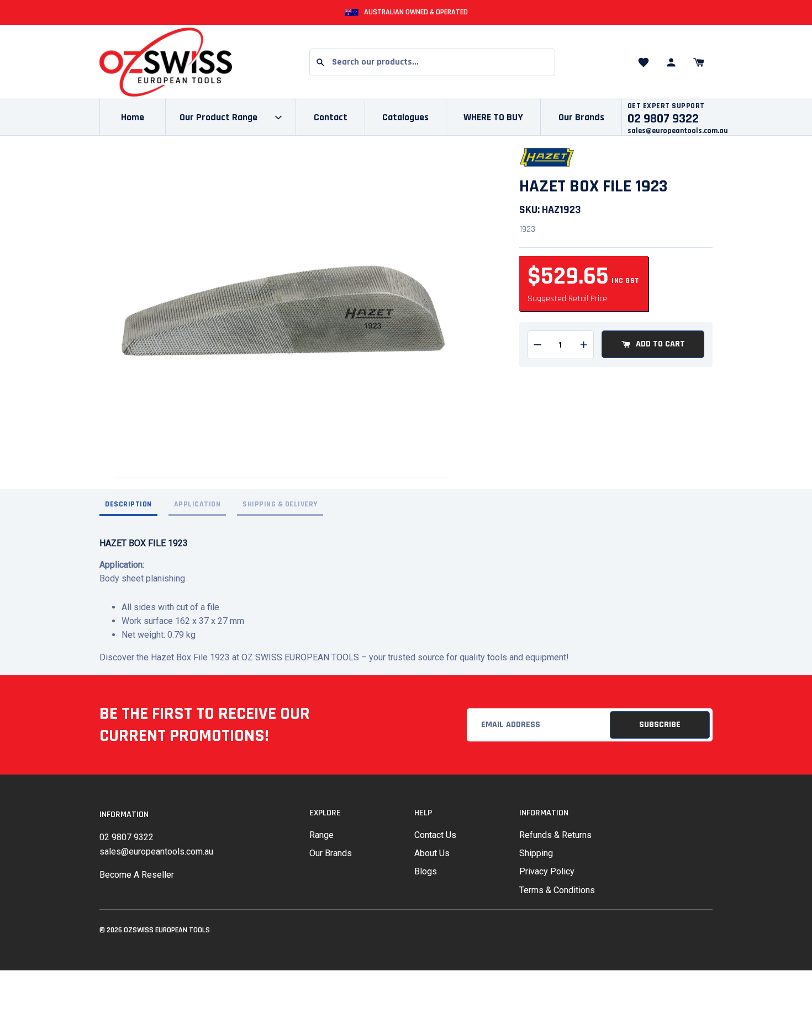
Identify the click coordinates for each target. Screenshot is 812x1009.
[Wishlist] (643, 62)
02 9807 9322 (126, 837)
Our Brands (581, 117)
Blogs (425, 871)
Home (132, 117)
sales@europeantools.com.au (678, 131)
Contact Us (435, 835)
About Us (432, 853)
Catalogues (405, 117)
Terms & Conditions (557, 890)
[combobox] (432, 62)
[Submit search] (320, 62)
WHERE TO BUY (493, 117)
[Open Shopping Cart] (699, 62)
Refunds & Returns (555, 835)
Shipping (536, 853)
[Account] (671, 62)
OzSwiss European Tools (167, 930)
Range (321, 835)
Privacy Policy (546, 871)
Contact (330, 117)
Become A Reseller (136, 874)
